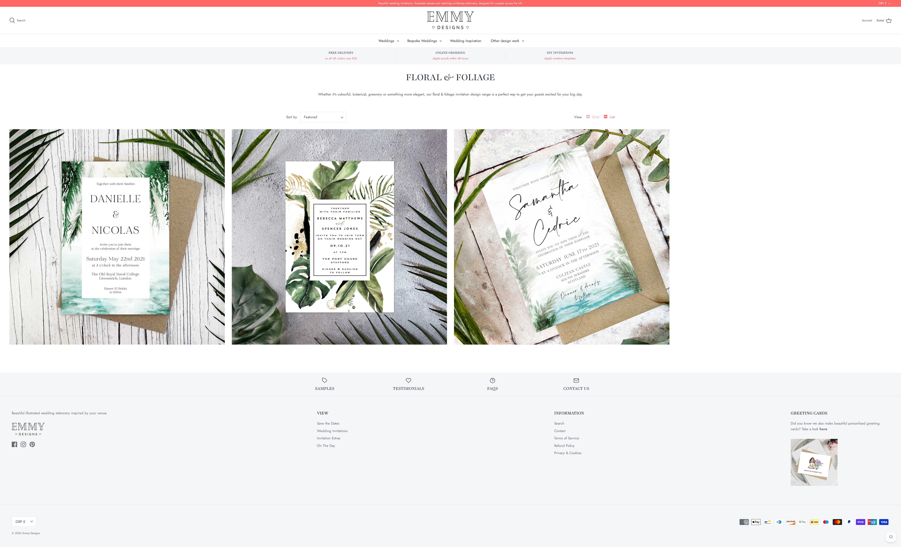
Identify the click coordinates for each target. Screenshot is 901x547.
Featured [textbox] (310, 117)
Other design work (505, 40)
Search (559, 423)
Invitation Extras (328, 438)
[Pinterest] (32, 444)
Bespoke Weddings (422, 40)
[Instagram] (23, 444)
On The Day (326, 445)
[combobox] (323, 117)
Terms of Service (566, 438)
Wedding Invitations (332, 430)
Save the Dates (328, 423)
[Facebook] (14, 444)
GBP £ (882, 3)
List (612, 117)
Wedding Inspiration (465, 40)
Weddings (386, 40)
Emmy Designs (31, 533)
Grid (596, 117)
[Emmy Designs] (450, 20)
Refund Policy (564, 445)
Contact (559, 430)
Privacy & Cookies (567, 453)
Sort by (291, 117)
